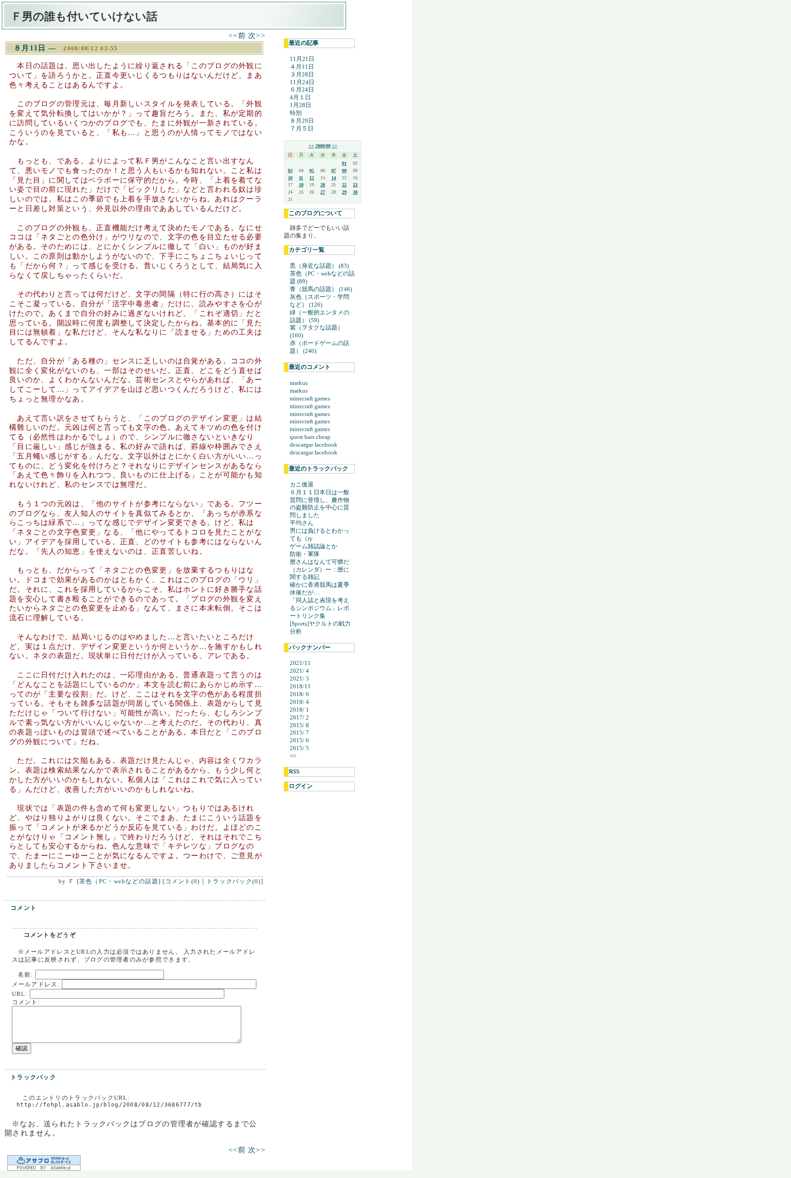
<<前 (238, 35)
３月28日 (302, 74)
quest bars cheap (310, 436)
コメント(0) (182, 881)
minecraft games (310, 398)
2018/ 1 (299, 709)
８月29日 (302, 120)
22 (344, 184)
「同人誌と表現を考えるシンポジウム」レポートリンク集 (319, 608)
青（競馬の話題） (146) (321, 289)
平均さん (302, 522)
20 (322, 184)
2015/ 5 (299, 748)
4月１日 (300, 97)
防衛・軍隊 (305, 554)
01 (344, 163)
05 (311, 170)
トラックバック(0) (233, 881)
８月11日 (30, 48)
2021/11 (300, 662)
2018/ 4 (299, 701)
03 (290, 170)
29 (344, 192)
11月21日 (302, 58)
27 (322, 192)
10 (290, 177)
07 (333, 170)
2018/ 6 (299, 694)
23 (355, 184)
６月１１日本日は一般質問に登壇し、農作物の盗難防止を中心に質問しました (319, 504)
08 (344, 170)
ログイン (301, 786)
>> (334, 145)
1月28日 (300, 105)
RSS (294, 771)
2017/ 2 (299, 717)
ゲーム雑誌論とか (313, 546)
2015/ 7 (299, 732)
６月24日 (302, 89)
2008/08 (322, 145)
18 (301, 184)
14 (333, 177)
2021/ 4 (299, 670)
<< (311, 145)
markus (299, 382)
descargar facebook (313, 444)
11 (301, 177)
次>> (256, 35)
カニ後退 (302, 484)
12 (311, 177)
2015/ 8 (299, 725)
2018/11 (300, 686)
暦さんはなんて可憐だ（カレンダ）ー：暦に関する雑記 (319, 569)
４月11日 (302, 66)
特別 (296, 112)
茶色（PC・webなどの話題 (118, 881)
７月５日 (302, 128)
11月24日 (302, 82)
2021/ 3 (299, 678)
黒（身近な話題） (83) (319, 265)
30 (355, 192)
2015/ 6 (299, 740)
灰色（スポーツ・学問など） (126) (319, 300)
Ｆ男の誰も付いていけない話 (84, 16)
